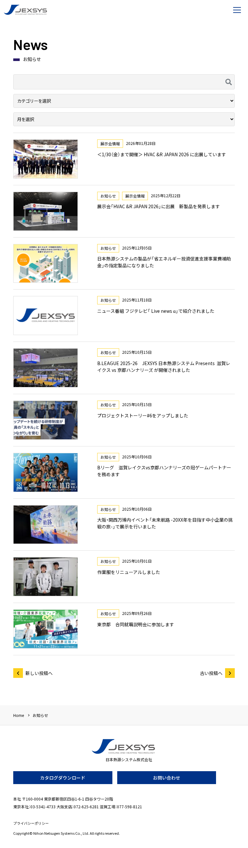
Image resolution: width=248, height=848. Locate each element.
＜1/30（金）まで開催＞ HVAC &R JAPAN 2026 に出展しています (161, 154)
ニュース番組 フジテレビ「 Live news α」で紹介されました (155, 311)
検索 (228, 82)
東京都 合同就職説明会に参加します (135, 624)
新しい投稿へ (39, 673)
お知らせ (108, 196)
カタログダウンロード (62, 777)
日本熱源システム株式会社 (26, 9)
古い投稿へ (211, 673)
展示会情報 (110, 143)
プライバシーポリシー (31, 823)
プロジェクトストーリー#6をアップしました (142, 415)
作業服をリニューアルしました (128, 572)
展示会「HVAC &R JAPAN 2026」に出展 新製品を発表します (158, 206)
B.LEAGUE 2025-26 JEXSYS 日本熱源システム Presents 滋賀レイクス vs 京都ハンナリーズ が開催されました (163, 366)
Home (18, 715)
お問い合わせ (166, 777)
